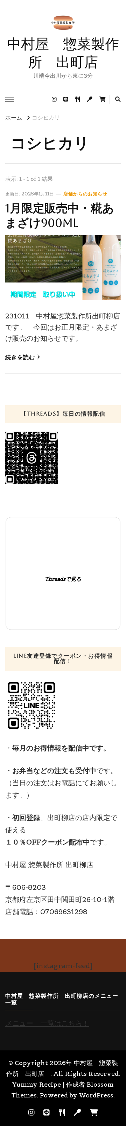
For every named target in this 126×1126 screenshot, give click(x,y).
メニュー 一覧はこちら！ (47, 1023)
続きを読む (20, 357)
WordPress (96, 1095)
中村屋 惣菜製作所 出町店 (63, 53)
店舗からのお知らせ (85, 194)
